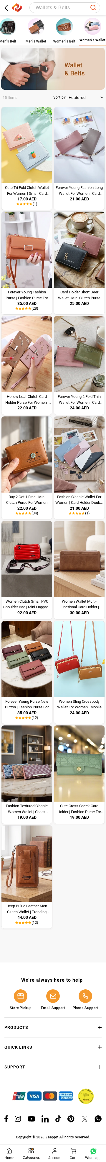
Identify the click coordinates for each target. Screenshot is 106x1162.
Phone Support (85, 1008)
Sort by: (60, 97)
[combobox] (64, 7)
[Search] (93, 7)
